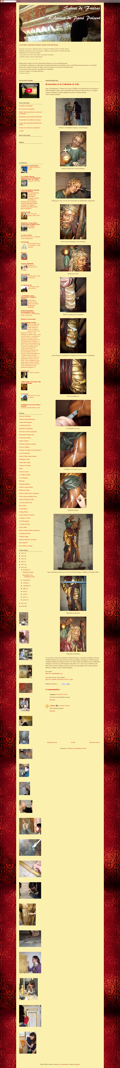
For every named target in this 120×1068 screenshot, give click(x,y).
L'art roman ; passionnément (29, 166)
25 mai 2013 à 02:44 (64, 706)
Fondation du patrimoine (26, 428)
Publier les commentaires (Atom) (77, 748)
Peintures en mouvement (28, 319)
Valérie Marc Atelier (24, 462)
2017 (22, 553)
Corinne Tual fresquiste (25, 422)
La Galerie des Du (26, 285)
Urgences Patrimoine (27, 263)
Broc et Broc (22, 505)
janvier (25, 600)
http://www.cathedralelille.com (54, 673)
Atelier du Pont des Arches (26, 499)
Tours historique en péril (28, 322)
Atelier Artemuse (24, 441)
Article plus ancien (94, 742)
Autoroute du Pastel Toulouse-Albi (30, 407)
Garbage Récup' (23, 512)
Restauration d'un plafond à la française (30, 120)
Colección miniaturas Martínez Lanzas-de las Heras (30, 190)
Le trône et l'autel (26, 235)
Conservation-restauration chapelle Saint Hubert (30, 123)
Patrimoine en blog (24, 459)
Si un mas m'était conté (25, 502)
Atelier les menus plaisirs (26, 487)
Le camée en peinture (34, 372)
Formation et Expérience (26, 106)
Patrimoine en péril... (28, 572)
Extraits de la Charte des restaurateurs (29, 128)
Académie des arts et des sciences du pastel (30, 405)
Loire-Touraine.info (24, 453)
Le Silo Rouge (23, 509)
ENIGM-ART (25, 371)
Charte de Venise (24, 472)
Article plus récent (52, 742)
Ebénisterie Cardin (24, 490)
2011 (22, 603)
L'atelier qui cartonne (25, 438)
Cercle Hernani (23, 478)
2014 (22, 562)
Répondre (52, 700)
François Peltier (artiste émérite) (28, 456)
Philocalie (22, 481)
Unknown (53, 706)
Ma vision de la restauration (26, 109)
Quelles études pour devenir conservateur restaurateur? (30, 113)
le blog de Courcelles (25, 465)
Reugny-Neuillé (25, 212)
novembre (26, 580)
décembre (26, 570)
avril (24, 594)
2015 (22, 559)
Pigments (23, 253)
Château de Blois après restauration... (29, 493)
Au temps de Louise (24, 518)
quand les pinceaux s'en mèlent (27, 539)
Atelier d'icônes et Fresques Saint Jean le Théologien (31, 382)
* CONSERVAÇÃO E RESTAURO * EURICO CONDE (28, 297)
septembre (26, 586)
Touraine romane (24, 536)
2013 (22, 564)
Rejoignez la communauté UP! (32, 266)
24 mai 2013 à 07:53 (61, 694)
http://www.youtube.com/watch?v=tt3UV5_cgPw (59, 679)
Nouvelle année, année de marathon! (34, 276)
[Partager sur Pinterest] (69, 684)
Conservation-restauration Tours (28, 496)
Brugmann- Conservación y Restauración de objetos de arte (30, 223)
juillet (24, 588)
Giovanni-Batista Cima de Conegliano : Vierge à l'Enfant (34, 245)
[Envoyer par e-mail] (62, 684)
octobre (25, 583)
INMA (21, 468)
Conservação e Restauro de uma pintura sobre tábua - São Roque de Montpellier (33, 303)
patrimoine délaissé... (25, 484)
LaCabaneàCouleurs (24, 533)
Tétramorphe (25, 242)
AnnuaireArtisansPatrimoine (27, 419)
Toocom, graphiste (24, 447)
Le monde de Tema (24, 524)
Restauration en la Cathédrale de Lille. (29, 575)
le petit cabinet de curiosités (26, 515)
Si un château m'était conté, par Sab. (33, 287)
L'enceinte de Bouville (34, 181)
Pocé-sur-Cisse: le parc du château (34, 396)
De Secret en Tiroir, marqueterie (28, 431)
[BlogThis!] (64, 684)
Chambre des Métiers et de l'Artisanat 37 (30, 450)
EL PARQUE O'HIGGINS (31, 226)
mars (24, 597)
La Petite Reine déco (25, 425)
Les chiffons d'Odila (24, 475)
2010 (22, 606)
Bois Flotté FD (23, 543)
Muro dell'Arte (25, 274)
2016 (22, 556)
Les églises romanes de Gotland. (34, 168)
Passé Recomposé (24, 521)
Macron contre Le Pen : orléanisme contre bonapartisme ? (30, 237)
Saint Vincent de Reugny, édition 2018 (34, 214)
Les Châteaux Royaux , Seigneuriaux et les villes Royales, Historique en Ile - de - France (31, 177)
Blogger (77, 1064)
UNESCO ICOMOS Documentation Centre (28, 311)
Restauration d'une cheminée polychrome (30, 117)
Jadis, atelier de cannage (26, 546)
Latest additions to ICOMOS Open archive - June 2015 (30, 314)
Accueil (73, 742)
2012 (22, 567)
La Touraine (24, 394)
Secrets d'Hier (23, 527)
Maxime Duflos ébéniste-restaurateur (29, 530)
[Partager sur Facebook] (67, 684)
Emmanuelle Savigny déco (26, 435)
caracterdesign (64, 1064)
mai (24, 591)
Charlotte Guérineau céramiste (27, 444)
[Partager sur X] (66, 684)
